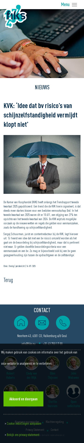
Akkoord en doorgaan (23, 399)
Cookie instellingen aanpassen (24, 423)
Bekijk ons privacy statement (23, 434)
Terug (8, 280)
